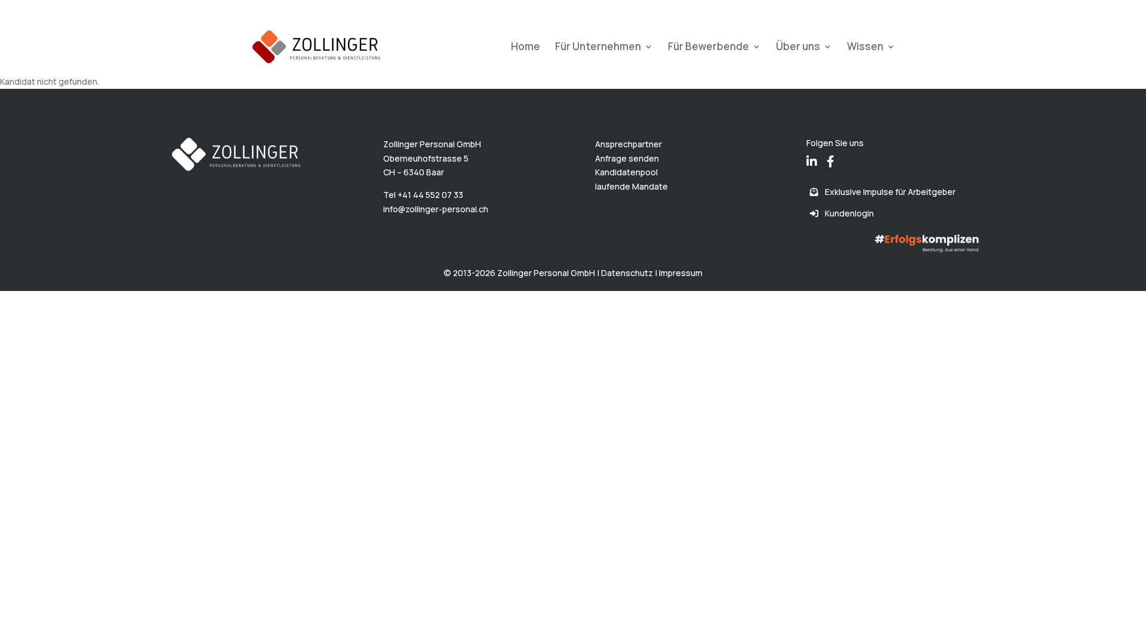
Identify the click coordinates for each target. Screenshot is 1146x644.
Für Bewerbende (708, 47)
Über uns (798, 47)
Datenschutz (627, 272)
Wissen (865, 47)
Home (525, 47)
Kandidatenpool (626, 172)
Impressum (681, 272)
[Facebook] (830, 153)
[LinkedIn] (811, 153)
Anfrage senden (627, 158)
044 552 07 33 (283, 9)
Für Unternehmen (598, 47)
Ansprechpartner (628, 144)
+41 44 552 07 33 (430, 194)
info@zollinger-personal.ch (435, 209)
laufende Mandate (631, 186)
